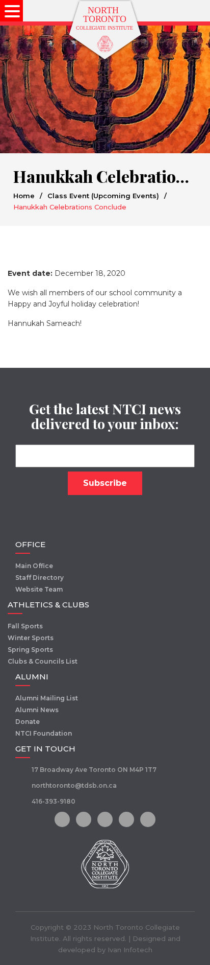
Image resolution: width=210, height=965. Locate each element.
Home (24, 196)
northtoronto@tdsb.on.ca (74, 785)
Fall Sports (25, 626)
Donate (27, 721)
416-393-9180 (53, 801)
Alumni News (37, 710)
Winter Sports (31, 638)
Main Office (34, 566)
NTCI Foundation (43, 733)
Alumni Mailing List (46, 698)
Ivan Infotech (130, 950)
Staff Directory (39, 577)
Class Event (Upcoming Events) (103, 196)
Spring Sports (30, 649)
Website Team (39, 589)
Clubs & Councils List (42, 661)
